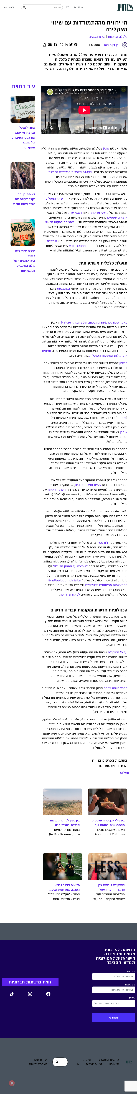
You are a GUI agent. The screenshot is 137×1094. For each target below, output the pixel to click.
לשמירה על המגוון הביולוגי (70, 566)
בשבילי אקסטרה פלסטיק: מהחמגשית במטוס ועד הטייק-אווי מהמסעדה (107, 823)
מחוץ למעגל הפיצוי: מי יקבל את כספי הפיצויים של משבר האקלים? (23, 137)
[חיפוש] (24, 7)
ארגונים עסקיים (117, 217)
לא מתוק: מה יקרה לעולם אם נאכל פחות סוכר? (23, 199)
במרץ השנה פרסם (115, 688)
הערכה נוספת (57, 490)
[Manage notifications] (12, 1083)
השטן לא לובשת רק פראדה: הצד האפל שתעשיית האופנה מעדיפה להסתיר (111, 887)
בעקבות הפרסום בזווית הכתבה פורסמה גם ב (109, 763)
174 (124, 418)
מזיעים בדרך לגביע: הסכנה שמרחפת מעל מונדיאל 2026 (66, 887)
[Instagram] (30, 994)
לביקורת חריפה (70, 594)
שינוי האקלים (54, 198)
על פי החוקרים (117, 652)
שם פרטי (130, 971)
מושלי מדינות (99, 213)
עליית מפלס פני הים (88, 485)
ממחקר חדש (77, 246)
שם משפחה (129, 984)
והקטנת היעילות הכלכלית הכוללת (70, 172)
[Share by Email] (50, 45)
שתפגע (52, 241)
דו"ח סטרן (103, 543)
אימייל (132, 998)
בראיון (123, 363)
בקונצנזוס (63, 288)
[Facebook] (48, 994)
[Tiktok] (11, 994)
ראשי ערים (75, 213)
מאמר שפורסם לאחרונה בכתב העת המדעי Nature (94, 322)
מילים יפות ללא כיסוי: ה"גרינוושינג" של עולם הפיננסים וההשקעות (24, 261)
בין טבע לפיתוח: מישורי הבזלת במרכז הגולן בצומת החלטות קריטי (64, 823)
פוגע (106, 148)
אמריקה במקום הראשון (59, 222)
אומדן (123, 432)
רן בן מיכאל (110, 45)
